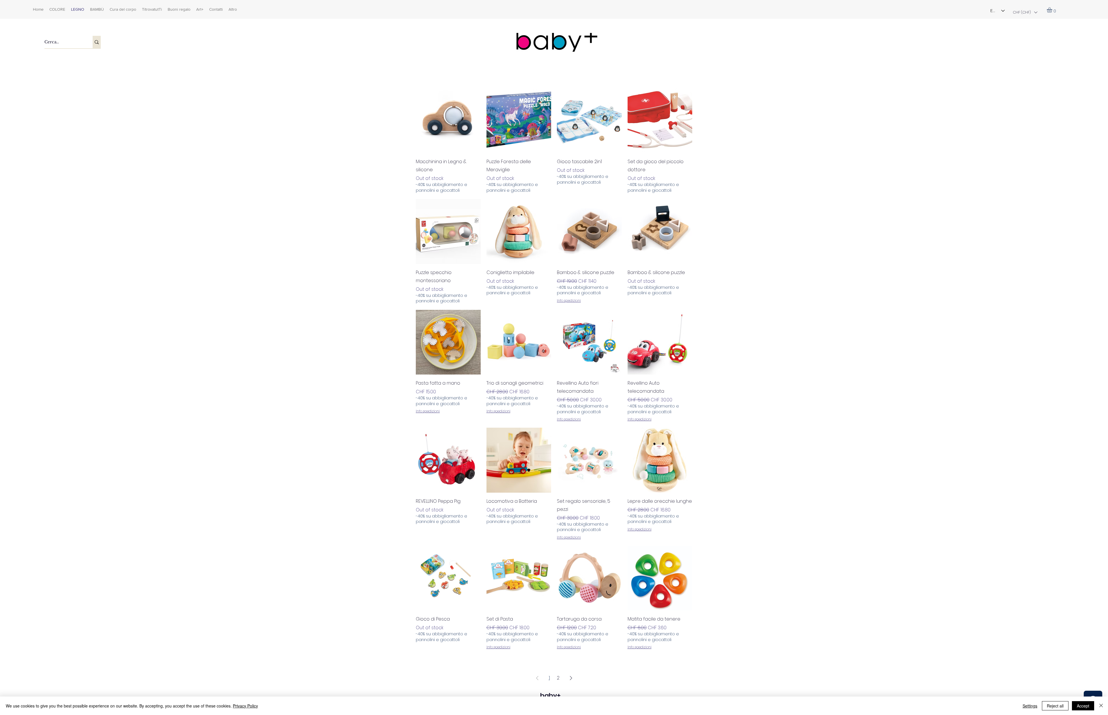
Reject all (1055, 706)
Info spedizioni (569, 300)
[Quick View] (448, 120)
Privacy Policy (245, 706)
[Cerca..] (97, 42)
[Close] (1101, 705)
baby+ (550, 695)
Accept (1083, 706)
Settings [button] (1030, 706)
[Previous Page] (537, 678)
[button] (1025, 12)
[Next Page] (571, 678)
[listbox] (1025, 12)
